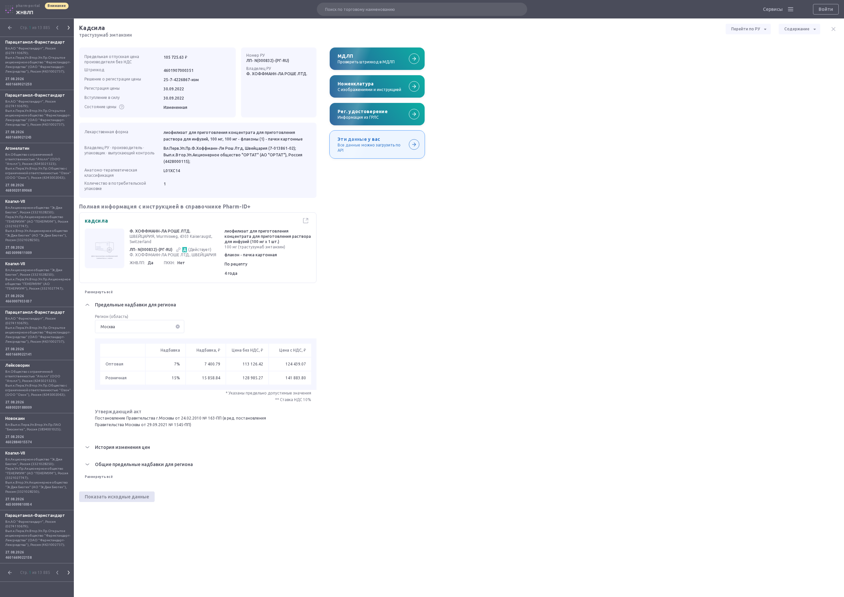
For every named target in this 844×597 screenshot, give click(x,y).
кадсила (96, 221)
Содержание (796, 29)
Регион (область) (111, 316)
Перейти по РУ (745, 29)
